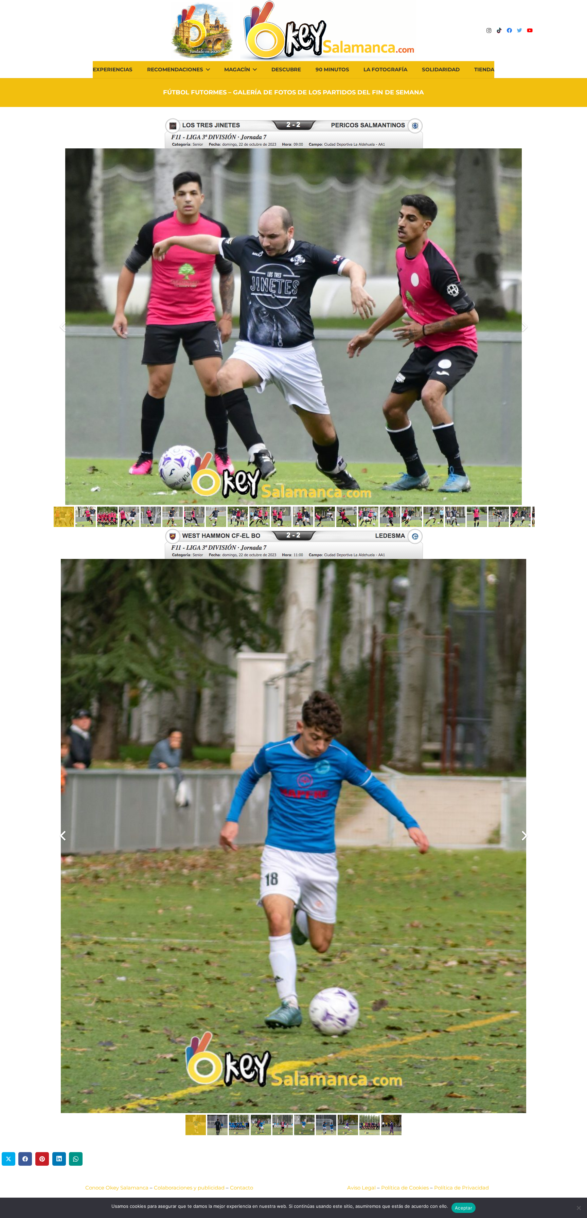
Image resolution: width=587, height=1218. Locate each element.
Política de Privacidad (461, 1187)
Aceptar (463, 1208)
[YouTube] (529, 30)
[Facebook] (509, 30)
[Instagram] (489, 30)
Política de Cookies (405, 1187)
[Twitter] (519, 30)
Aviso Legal (361, 1187)
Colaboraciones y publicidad (189, 1187)
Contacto (241, 1187)
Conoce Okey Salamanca (116, 1187)
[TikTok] (499, 30)
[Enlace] (328, 30)
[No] (578, 1207)
